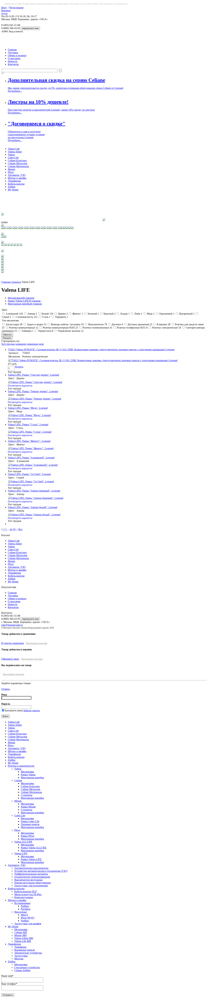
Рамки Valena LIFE (24, 300)
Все (20, 529)
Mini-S (24, 914)
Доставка (13, 52)
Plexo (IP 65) (27, 917)
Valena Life (14, 148)
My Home (13, 189)
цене (41, 344)
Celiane (18, 780)
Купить (19, 366)
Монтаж (18, 958)
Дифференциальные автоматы (31, 874)
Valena (11, 154)
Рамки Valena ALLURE (33, 847)
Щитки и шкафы (17, 178)
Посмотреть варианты (20, 385)
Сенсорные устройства (27, 967)
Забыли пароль (31, 710)
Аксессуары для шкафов (27, 923)
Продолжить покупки (36, 643)
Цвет (4, 309)
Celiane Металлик (17, 163)
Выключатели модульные (28, 879)
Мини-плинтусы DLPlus (27, 894)
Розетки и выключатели (21, 765)
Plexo (11, 172)
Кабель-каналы (16, 183)
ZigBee (11, 186)
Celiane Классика (17, 160)
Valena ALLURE (23, 841)
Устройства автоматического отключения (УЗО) (40, 871)
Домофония (14, 181)
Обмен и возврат (17, 55)
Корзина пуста (6, 12)
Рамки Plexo (27, 836)
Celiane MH (20, 932)
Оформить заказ (10, 658)
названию (20, 344)
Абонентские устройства (28, 952)
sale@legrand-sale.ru (12, 625)
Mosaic (11, 169)
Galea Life (13, 157)
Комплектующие (23, 897)
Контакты (13, 64)
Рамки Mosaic (28, 806)
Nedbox (25, 906)
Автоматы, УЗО (17, 175)
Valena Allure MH (23, 938)
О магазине (14, 58)
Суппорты (26, 795)
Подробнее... (15, 91)
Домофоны (20, 947)
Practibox (26, 909)
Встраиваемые (22, 903)
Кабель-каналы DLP (25, 891)
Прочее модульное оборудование (32, 882)
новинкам (32, 344)
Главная (12, 49)
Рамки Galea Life (30, 821)
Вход (4, 7)
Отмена (5, 689)
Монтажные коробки (25, 303)
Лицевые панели (30, 824)
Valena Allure (15, 151)
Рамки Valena (28, 774)
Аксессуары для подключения (31, 885)
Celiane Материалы (18, 166)
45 (14, 529)
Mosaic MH (20, 935)
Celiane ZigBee (22, 970)
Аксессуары (21, 955)
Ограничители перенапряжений (32, 876)
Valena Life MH (22, 941)
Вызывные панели (24, 949)
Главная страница (11, 282)
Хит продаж (8, 344)
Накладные (20, 912)
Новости (12, 61)
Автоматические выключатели (31, 868)
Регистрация (16, 7)
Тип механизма (10, 320)
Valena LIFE (20, 853)
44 (11, 529)
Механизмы (21, 298)
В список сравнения (12, 643)
